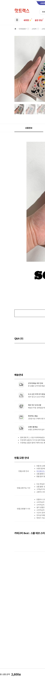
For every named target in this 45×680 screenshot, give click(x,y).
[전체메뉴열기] (17, 20)
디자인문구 (22, 29)
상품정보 (28, 127)
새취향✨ (27, 20)
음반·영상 (38, 20)
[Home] (15, 29)
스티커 (34, 29)
